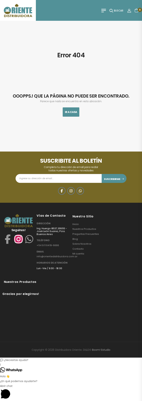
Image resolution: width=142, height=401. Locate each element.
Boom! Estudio (101, 350)
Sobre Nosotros (81, 243)
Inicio (75, 224)
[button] (71, 360)
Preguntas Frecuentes (85, 234)
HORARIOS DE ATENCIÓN (52, 262)
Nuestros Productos (84, 229)
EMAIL (40, 251)
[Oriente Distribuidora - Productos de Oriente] (18, 10)
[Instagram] (18, 239)
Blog (75, 239)
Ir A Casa (71, 112)
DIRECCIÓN (43, 223)
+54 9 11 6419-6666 (48, 245)
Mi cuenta (78, 253)
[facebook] (61, 191)
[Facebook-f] (7, 239)
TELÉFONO (43, 240)
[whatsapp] (80, 191)
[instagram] (71, 191)
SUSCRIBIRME (112, 179)
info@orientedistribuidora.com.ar (57, 256)
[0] (136, 10)
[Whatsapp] (29, 239)
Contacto (78, 248)
